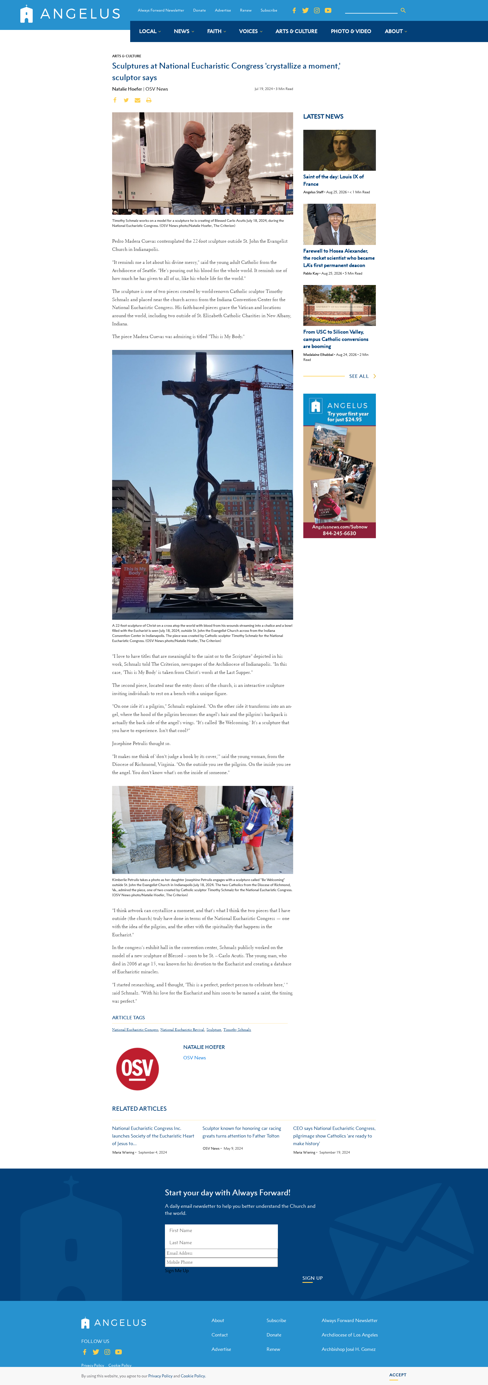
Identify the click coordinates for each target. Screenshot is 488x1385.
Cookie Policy (119, 1365)
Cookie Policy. (193, 1376)
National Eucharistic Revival (182, 1029)
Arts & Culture (126, 56)
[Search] (403, 10)
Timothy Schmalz (237, 1029)
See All (359, 376)
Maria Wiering (123, 1152)
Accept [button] (398, 1374)
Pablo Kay (311, 273)
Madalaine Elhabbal (318, 354)
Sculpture (213, 1029)
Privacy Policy (160, 1376)
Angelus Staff (313, 192)
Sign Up (312, 1278)
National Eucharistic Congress (135, 1029)
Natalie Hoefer (127, 89)
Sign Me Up (177, 1270)
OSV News (156, 89)
